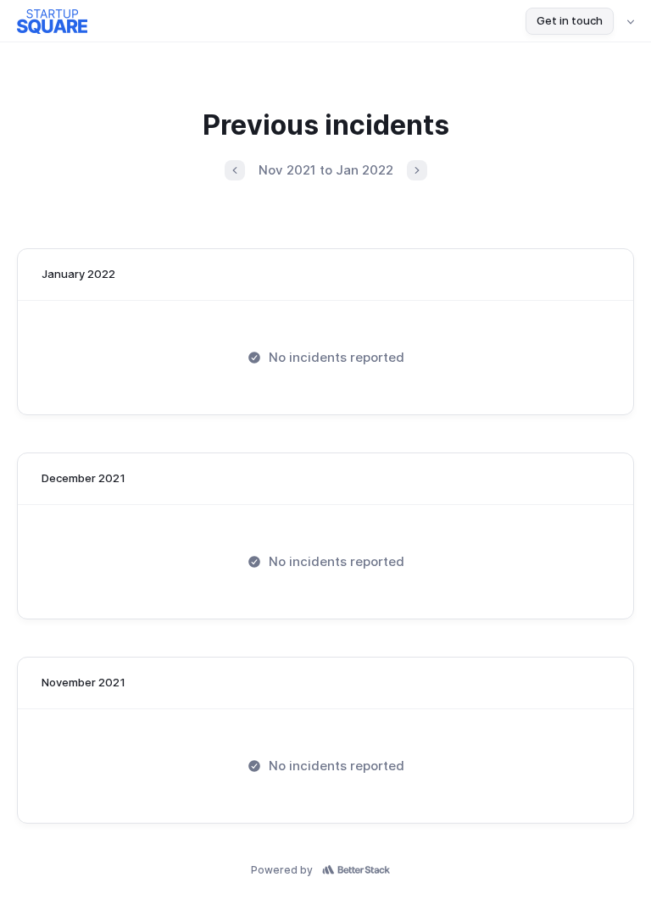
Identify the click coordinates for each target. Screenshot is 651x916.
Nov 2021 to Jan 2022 (326, 170)
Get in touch (570, 20)
